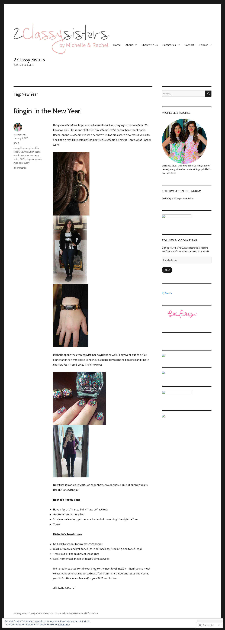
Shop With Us (150, 45)
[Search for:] (183, 93)
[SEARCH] (208, 94)
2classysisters (20, 134)
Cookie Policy (64, 624)
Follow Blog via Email (180, 240)
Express (23, 148)
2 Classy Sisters (29, 60)
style (16, 162)
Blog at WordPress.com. (42, 613)
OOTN (22, 159)
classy (16, 148)
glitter (31, 148)
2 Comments (20, 167)
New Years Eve (31, 155)
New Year (25, 151)
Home (117, 45)
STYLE (16, 143)
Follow (203, 45)
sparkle (38, 159)
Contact (189, 45)
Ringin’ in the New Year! (48, 111)
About (129, 45)
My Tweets (167, 293)
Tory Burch (24, 162)
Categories (169, 45)
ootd (16, 159)
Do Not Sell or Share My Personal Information (76, 613)
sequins (30, 159)
